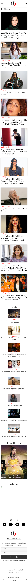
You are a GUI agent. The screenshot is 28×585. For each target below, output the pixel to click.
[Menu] (2, 4)
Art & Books (14, 336)
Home (7, 569)
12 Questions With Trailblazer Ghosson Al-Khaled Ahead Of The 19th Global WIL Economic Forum (14, 268)
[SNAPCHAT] (4, 524)
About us (10, 570)
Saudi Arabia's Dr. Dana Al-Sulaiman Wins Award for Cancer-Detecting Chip (14, 65)
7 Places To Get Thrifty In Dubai (14, 405)
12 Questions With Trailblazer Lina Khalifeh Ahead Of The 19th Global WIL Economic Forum (14, 152)
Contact (19, 570)
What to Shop (14, 403)
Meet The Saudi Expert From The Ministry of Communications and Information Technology (14, 35)
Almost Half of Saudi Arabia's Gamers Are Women (14, 420)
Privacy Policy (22, 560)
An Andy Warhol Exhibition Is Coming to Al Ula (14, 436)
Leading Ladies (5, 60)
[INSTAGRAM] (23, 524)
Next (25, 462)
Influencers (14, 387)
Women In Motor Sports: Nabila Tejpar (13, 93)
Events (14, 434)
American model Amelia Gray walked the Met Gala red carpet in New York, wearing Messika (13, 476)
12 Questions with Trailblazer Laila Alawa (14, 210)
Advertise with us (14, 572)
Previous (3, 462)
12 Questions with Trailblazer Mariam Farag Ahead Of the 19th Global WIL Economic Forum (13, 238)
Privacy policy (18, 569)
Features (3, 31)
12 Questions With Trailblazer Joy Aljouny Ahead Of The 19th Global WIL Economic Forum (14, 297)
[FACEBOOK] (11, 524)
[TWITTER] (17, 524)
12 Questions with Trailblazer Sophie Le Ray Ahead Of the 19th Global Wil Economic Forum (13, 181)
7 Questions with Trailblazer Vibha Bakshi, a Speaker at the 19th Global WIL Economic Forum (14, 122)
